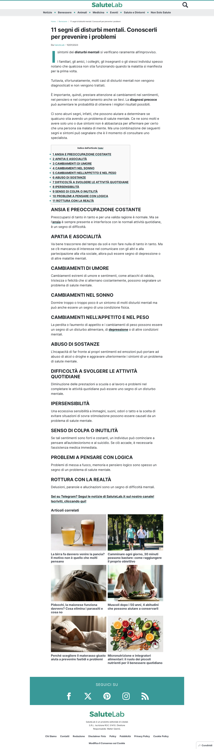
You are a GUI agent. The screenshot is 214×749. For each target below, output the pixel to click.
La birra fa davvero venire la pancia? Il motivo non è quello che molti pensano (78, 557)
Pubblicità (125, 736)
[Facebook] (68, 696)
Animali (82, 12)
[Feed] (145, 696)
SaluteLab (59, 45)
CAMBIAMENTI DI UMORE (72, 163)
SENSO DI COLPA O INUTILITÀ (75, 191)
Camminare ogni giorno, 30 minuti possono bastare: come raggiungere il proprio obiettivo (135, 557)
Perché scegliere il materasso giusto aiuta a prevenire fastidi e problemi (78, 657)
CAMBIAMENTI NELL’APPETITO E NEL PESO (84, 173)
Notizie (47, 12)
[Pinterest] (107, 696)
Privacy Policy (142, 736)
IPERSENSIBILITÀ (66, 187)
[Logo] (107, 4)
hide (100, 148)
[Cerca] (185, 5)
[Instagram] (126, 696)
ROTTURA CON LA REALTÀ (73, 200)
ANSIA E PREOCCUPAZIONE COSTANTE (82, 154)
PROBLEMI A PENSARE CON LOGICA (80, 196)
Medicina (98, 12)
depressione (118, 329)
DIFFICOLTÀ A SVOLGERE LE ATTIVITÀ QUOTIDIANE (91, 182)
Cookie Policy (161, 736)
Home (53, 21)
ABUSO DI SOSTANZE (69, 177)
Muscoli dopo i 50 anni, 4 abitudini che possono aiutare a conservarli (133, 606)
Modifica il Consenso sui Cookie (107, 743)
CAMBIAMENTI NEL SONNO (73, 168)
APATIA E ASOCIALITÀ (70, 159)
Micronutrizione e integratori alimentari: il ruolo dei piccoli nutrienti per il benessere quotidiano (135, 659)
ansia (56, 222)
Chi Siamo (51, 736)
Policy (112, 736)
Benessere (65, 12)
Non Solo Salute (161, 12)
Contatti (64, 736)
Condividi (207, 745)
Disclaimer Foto (97, 736)
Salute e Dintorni (134, 12)
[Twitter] (88, 696)
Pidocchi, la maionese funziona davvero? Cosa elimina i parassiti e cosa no (77, 608)
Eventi (114, 12)
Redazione (79, 736)
